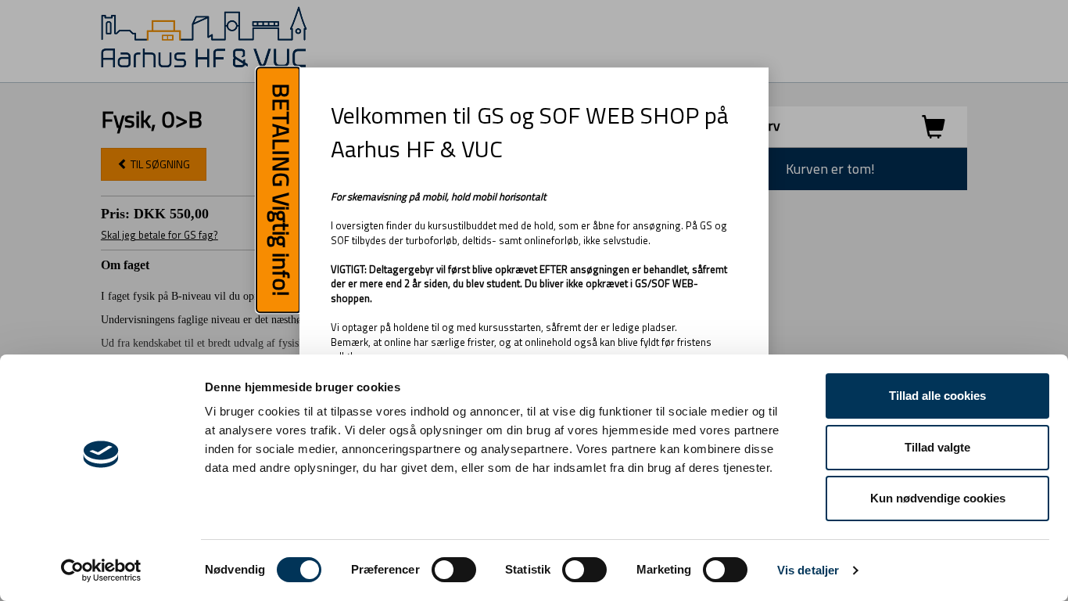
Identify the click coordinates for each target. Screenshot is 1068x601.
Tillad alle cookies (937, 395)
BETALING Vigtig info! (281, 190)
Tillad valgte (937, 447)
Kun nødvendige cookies (937, 498)
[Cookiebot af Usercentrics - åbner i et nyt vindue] (101, 570)
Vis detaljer (808, 570)
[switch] (454, 569)
